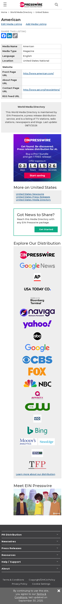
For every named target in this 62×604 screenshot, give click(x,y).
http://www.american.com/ (38, 73)
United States (41, 12)
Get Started (46, 229)
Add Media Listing (36, 24)
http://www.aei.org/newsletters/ (41, 89)
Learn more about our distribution (35, 474)
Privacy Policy (19, 584)
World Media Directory (21, 12)
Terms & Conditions (13, 579)
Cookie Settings (41, 584)
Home (4, 12)
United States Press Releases (33, 197)
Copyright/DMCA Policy (42, 579)
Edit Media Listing (11, 24)
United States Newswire (30, 194)
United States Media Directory (33, 199)
